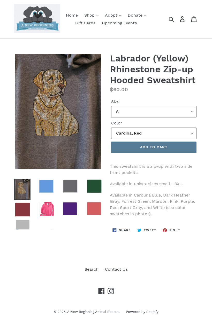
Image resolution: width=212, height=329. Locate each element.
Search (92, 269)
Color (116, 123)
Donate (136, 15)
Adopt (112, 15)
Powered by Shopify (142, 312)
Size (115, 101)
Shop (90, 15)
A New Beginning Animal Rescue (93, 312)
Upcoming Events (119, 22)
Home (72, 15)
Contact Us (116, 269)
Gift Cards (85, 22)
